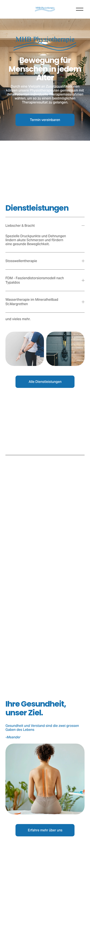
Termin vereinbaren (45, 120)
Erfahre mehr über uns (45, 830)
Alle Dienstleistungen (45, 382)
